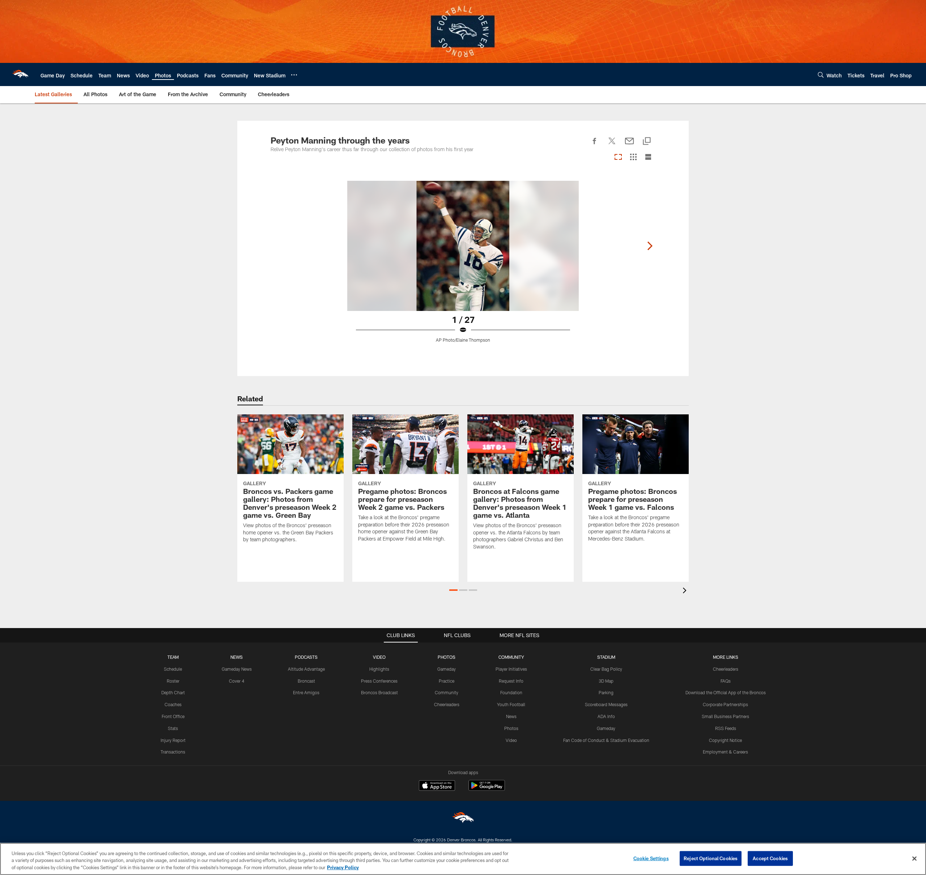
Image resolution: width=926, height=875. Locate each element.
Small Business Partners (725, 716)
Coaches (173, 704)
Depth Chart (173, 692)
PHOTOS (446, 657)
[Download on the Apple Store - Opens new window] (436, 786)
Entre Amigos (306, 692)
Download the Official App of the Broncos (725, 692)
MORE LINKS (725, 657)
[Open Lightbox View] (463, 266)
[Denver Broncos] (463, 819)
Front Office (173, 716)
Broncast (306, 680)
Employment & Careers (725, 751)
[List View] (648, 157)
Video (511, 740)
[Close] (914, 858)
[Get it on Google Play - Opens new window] (486, 789)
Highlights (379, 668)
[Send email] (629, 145)
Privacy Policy (343, 867)
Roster (173, 680)
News (511, 716)
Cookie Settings (651, 858)
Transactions (173, 751)
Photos (511, 728)
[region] (463, 859)
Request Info (511, 680)
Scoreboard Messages (606, 704)
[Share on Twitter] (612, 145)
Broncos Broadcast (379, 692)
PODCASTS (306, 657)
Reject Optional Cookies (711, 858)
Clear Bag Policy (606, 668)
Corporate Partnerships (725, 704)
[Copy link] (647, 141)
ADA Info (606, 716)
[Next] (649, 246)
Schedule (173, 668)
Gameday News (237, 668)
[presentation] (686, 591)
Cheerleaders (446, 704)
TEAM (173, 657)
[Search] (821, 75)
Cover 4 (236, 680)
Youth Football (511, 704)
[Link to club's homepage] (20, 74)
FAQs (726, 680)
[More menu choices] (294, 75)
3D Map (606, 680)
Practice (446, 680)
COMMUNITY (511, 657)
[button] (453, 590)
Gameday (446, 668)
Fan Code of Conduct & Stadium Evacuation (606, 740)
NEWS (236, 657)
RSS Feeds (725, 728)
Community (446, 692)
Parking (606, 692)
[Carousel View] (618, 157)
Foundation (511, 692)
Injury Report (173, 740)
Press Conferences (379, 680)
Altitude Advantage (306, 668)
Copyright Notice (725, 740)
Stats (173, 728)
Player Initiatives (511, 668)
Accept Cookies (770, 858)
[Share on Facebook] (594, 145)
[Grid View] (633, 157)
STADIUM (606, 657)
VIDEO (379, 657)
